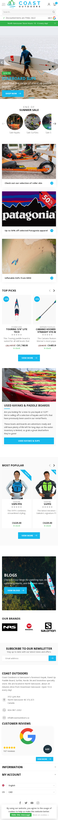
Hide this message (20, 814)
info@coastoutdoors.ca (18, 717)
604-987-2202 (14, 710)
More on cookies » (41, 815)
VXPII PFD (17, 504)
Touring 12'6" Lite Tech (16, 330)
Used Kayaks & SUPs (29, 440)
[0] (54, 4)
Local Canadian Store (11, 18)
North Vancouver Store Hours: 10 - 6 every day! (28, 23)
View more (27, 357)
